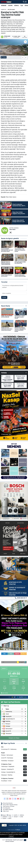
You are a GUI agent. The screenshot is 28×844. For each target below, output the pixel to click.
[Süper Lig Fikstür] (26, 743)
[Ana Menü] (25, 2)
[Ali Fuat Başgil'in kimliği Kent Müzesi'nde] (21, 257)
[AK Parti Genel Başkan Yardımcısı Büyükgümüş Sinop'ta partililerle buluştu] (21, 323)
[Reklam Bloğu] (14, 352)
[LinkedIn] (15, 799)
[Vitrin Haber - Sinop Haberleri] (6, 1)
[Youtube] (18, 799)
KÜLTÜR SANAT (11, 9)
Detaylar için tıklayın (14, 738)
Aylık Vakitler (5, 692)
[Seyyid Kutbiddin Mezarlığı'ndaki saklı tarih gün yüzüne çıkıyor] (7, 244)
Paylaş (4, 57)
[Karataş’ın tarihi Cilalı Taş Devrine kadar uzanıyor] (14, 47)
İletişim (4, 815)
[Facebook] (5, 799)
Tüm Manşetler (6, 808)
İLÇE (22, 5)
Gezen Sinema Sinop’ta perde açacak (6, 275)
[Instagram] (12, 799)
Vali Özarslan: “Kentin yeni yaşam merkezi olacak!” (20, 317)
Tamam (11, 836)
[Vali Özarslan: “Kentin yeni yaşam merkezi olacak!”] (21, 311)
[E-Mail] (10, 232)
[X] (7, 799)
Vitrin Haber (12, 229)
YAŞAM (4, 818)
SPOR (21, 816)
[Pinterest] (10, 799)
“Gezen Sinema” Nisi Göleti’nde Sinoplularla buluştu (20, 250)
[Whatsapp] (23, 799)
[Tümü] (26, 306)
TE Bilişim (17, 829)
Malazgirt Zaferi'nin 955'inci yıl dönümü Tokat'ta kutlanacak (5, 263)
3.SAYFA (10, 5)
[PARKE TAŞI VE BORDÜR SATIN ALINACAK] (7, 311)
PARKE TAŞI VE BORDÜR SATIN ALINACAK (6, 316)
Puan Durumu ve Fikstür (8, 806)
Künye (9, 815)
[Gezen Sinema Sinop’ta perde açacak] (7, 270)
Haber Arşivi (6, 811)
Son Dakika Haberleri (8, 809)
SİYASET (16, 816)
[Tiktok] (20, 799)
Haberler (3, 9)
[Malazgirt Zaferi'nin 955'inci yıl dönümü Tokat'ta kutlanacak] (7, 257)
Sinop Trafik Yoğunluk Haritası (10, 804)
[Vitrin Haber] (4, 230)
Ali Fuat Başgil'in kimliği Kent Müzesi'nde (20, 262)
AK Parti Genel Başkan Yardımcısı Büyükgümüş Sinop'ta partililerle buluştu (20, 329)
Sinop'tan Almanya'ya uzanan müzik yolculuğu (20, 275)
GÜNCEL (16, 5)
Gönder (4, 297)
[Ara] (23, 2)
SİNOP (9, 818)
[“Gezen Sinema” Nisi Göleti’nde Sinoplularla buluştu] (21, 244)
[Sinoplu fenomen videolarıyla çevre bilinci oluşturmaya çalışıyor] (7, 323)
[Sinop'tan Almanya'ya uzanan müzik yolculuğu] (21, 270)
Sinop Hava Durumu (7, 803)
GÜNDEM (3, 5)
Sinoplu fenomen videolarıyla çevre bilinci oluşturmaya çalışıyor (6, 329)
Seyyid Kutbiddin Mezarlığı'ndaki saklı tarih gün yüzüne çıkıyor (7, 250)
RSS (5, 825)
